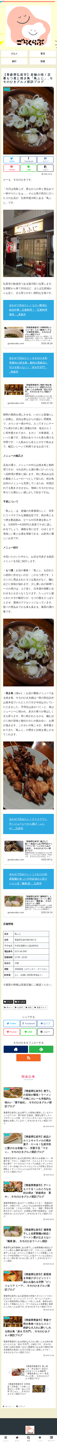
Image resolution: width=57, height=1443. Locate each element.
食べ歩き (21, 1002)
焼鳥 (30, 1007)
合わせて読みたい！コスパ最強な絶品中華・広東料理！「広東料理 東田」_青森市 (28, 310)
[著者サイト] (16, 1049)
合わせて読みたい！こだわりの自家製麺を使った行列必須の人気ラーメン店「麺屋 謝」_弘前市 (28, 879)
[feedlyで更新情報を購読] (41, 1049)
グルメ (9, 1002)
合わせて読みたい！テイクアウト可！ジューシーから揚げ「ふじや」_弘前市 (28, 824)
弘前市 (20, 1007)
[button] (51, 725)
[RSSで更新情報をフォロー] (28, 1057)
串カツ (9, 1007)
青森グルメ (41, 1007)
